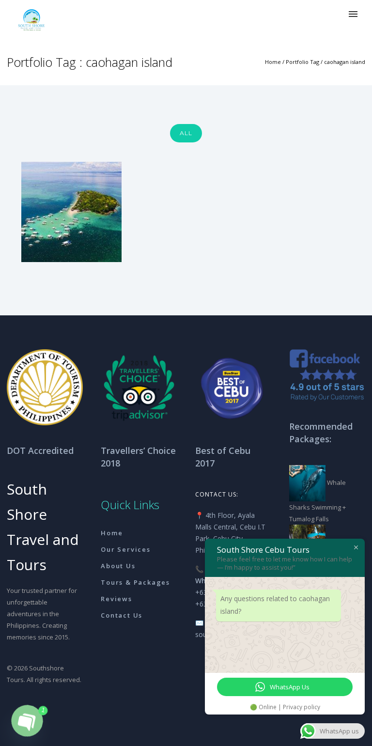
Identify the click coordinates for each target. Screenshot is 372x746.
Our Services (126, 549)
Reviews (116, 598)
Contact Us (121, 615)
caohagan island (344, 61)
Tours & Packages (135, 582)
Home (273, 61)
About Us (118, 565)
